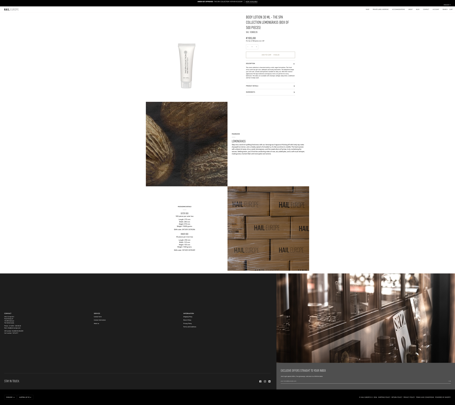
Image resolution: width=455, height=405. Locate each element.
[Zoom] (187, 56)
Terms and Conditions (189, 327)
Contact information (100, 320)
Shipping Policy (187, 317)
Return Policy (187, 320)
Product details (252, 86)
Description (250, 63)
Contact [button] (7, 313)
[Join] (447, 381)
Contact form (98, 317)
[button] (367, 9)
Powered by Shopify (443, 397)
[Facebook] (260, 381)
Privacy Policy (187, 323)
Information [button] (188, 313)
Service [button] (97, 313)
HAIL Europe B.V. (367, 397)
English (446, 5)
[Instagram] (265, 381)
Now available (251, 1)
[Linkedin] (269, 381)
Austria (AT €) (24, 397)
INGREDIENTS (250, 92)
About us (96, 323)
